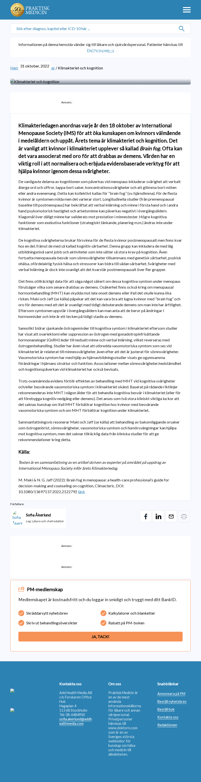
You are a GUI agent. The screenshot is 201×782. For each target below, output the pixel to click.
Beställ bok (166, 709)
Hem (14, 67)
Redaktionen (167, 725)
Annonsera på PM (171, 694)
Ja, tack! (100, 636)
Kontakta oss (167, 717)
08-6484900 (75, 715)
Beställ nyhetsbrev (172, 701)
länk (81, 491)
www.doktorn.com (123, 728)
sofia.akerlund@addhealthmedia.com (75, 721)
